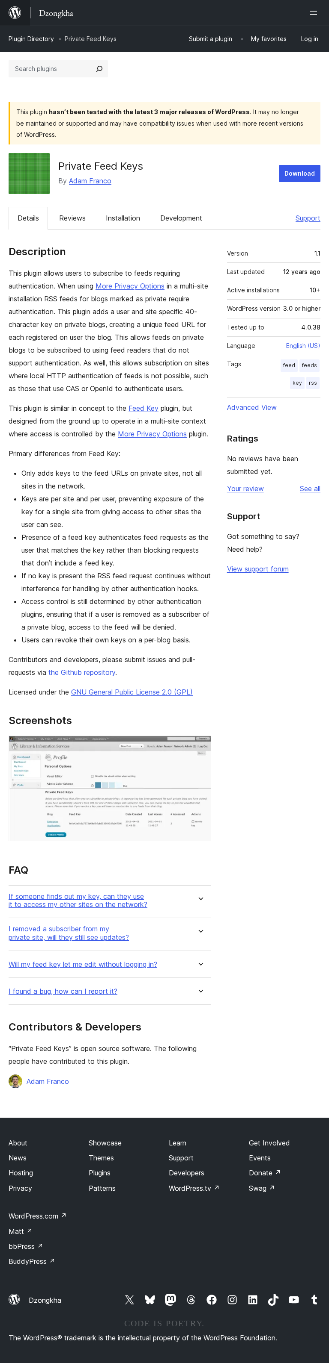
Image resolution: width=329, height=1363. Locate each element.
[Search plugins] (99, 68)
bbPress (26, 1246)
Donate (265, 1173)
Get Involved (269, 1143)
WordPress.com (38, 1216)
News (18, 1158)
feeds (309, 365)
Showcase (105, 1143)
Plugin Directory (31, 38)
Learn (177, 1143)
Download (299, 173)
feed (289, 365)
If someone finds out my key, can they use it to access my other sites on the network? (78, 900)
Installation (123, 218)
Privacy (20, 1188)
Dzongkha (45, 1300)
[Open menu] (315, 13)
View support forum (258, 569)
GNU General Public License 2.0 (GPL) (132, 692)
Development (181, 218)
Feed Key (144, 408)
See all (310, 488)
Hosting (21, 1173)
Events (260, 1158)
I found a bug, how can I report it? (63, 991)
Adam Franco (90, 181)
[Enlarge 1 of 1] (199, 747)
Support (308, 218)
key (297, 383)
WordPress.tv (194, 1188)
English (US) (303, 345)
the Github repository (81, 672)
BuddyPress (32, 1261)
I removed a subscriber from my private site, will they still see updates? (69, 933)
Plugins (100, 1173)
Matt (21, 1231)
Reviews (72, 218)
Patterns (102, 1188)
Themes (101, 1158)
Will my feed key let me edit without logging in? (83, 964)
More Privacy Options (130, 286)
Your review (245, 488)
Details (28, 218)
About (18, 1143)
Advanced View (252, 407)
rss (313, 383)
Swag (262, 1188)
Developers (186, 1173)
